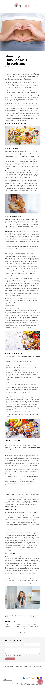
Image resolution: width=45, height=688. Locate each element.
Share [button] (7, 69)
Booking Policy (19, 666)
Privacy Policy (10, 668)
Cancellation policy (30, 684)
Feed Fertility (14, 683)
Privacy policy (32, 683)
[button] (2, 5)
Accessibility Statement (28, 666)
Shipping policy (23, 684)
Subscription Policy (33, 668)
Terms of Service (37, 666)
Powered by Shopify (19, 683)
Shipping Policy (25, 668)
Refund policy (27, 683)
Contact (4, 666)
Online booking (40, 682)
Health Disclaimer (11, 666)
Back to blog (23, 633)
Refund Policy (17, 668)
